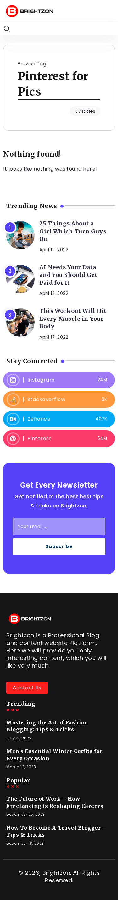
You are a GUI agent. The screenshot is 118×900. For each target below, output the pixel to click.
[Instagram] (59, 380)
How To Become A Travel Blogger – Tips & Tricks (56, 831)
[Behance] (59, 419)
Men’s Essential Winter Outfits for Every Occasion (54, 754)
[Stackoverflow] (59, 399)
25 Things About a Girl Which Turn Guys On (72, 231)
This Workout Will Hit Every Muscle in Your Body (73, 318)
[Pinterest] (59, 438)
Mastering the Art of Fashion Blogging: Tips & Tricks (47, 726)
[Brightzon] (29, 10)
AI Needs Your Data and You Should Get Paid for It (68, 275)
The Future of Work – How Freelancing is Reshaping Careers (54, 802)
